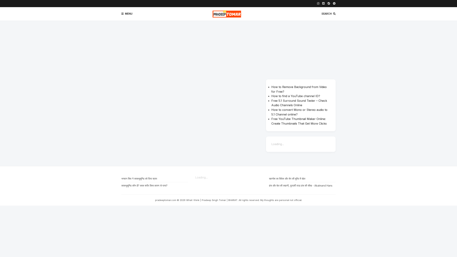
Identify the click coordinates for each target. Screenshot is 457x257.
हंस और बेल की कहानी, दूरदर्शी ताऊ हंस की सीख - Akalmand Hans (300, 185)
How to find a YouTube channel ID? (295, 96)
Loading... (277, 144)
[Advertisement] (228, 47)
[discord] (323, 3)
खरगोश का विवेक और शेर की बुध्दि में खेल (287, 178)
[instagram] (318, 3)
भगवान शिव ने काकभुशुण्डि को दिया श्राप (139, 178)
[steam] (328, 3)
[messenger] (334, 3)
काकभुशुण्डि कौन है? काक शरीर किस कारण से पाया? (144, 185)
